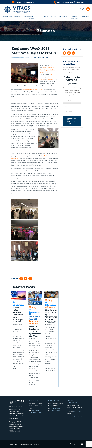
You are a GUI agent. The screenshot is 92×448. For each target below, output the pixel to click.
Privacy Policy (13, 444)
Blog (33, 307)
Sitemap (36, 444)
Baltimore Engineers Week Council (32, 89)
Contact (85, 17)
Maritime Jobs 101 (34, 317)
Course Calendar (74, 17)
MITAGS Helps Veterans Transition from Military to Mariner (18, 315)
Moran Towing (52, 79)
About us (45, 17)
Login (82, 9)
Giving (53, 17)
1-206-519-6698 (55, 410)
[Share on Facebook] (64, 53)
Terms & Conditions (26, 444)
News (45, 57)
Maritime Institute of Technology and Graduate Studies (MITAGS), (47, 70)
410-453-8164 (36, 410)
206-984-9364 (55, 408)
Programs (7, 17)
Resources (63, 17)
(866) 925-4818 (77, 411)
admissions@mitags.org (74, 416)
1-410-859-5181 (36, 413)
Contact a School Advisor (24, 2)
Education (38, 57)
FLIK (47, 77)
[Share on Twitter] (69, 53)
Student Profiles (34, 322)
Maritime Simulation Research (32, 17)
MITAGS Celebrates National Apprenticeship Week (35, 331)
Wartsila (51, 77)
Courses (17, 17)
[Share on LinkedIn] (73, 53)
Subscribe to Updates (71, 120)
